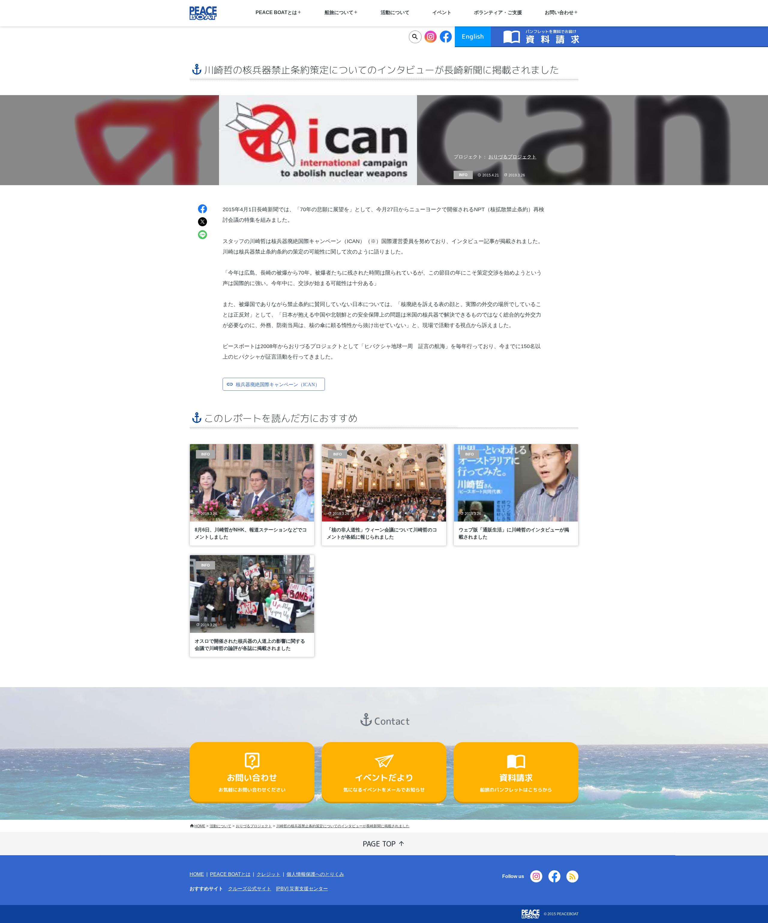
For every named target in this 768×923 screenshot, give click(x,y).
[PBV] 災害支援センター (302, 888)
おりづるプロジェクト (512, 156)
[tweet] (202, 222)
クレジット (268, 874)
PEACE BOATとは (230, 874)
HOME (199, 826)
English (473, 36)
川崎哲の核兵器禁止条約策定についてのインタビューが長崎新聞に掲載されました (343, 826)
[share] (202, 209)
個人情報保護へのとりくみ (315, 874)
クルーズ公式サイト (249, 888)
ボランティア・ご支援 (498, 12)
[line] (202, 235)
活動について (395, 12)
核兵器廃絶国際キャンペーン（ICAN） (278, 384)
